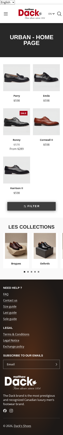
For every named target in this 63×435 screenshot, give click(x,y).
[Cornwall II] (46, 131)
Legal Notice (11, 340)
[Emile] (46, 84)
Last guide (10, 312)
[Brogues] (16, 250)
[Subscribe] (56, 364)
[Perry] (16, 84)
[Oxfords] (45, 250)
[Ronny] (16, 131)
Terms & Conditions (16, 334)
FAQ (5, 294)
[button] (5, 13)
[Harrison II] (16, 177)
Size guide (9, 306)
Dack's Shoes (22, 426)
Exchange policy (13, 346)
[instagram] (11, 410)
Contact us (10, 300)
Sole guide (10, 319)
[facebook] (5, 410)
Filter (33, 206)
